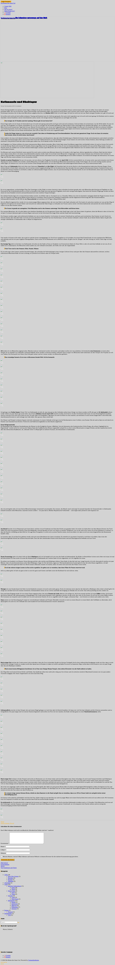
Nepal (2, 821)
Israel (13, 892)
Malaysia (14, 905)
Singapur (14, 908)
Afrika (6, 875)
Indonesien (15, 904)
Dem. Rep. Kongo (13, 876)
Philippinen (15, 907)
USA (9, 915)
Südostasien (11, 900)
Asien (6, 884)
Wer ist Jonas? (8, 9)
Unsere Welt (7, 6)
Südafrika (10, 881)
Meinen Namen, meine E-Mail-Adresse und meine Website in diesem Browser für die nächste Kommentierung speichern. (40, 856)
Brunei (13, 902)
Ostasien (10, 896)
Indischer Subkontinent (14, 886)
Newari (12, 823)
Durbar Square (5, 823)
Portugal (10, 912)
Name (3, 846)
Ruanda (10, 879)
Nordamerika (8, 913)
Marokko (10, 878)
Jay (3, 106)
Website (3, 853)
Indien (13, 887)
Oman (13, 894)
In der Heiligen (5, 863)
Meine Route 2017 (9, 11)
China (13, 897)
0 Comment (18, 106)
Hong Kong (15, 899)
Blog (5, 8)
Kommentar (5, 843)
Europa (6, 910)
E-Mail (3, 850)
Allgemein (7, 883)
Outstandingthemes (33, 960)
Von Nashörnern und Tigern (9, 867)
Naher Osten (11, 891)
